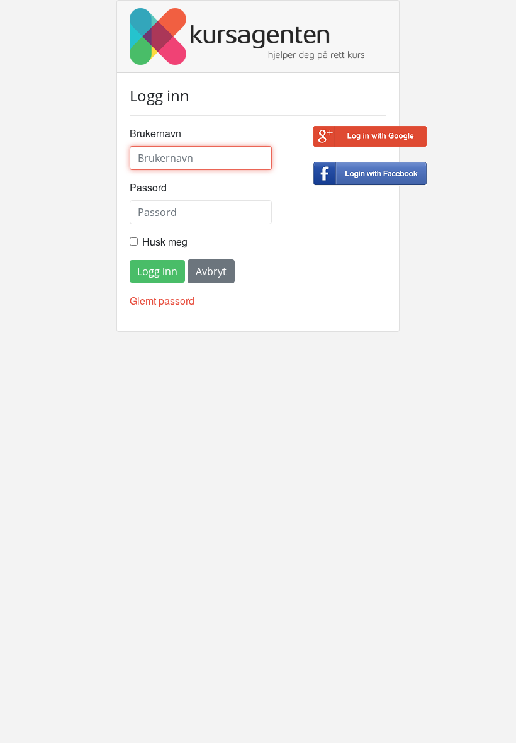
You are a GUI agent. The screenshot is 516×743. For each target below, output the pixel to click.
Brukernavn (155, 133)
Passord (148, 187)
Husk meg (165, 241)
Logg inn (157, 271)
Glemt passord (162, 300)
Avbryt (211, 271)
